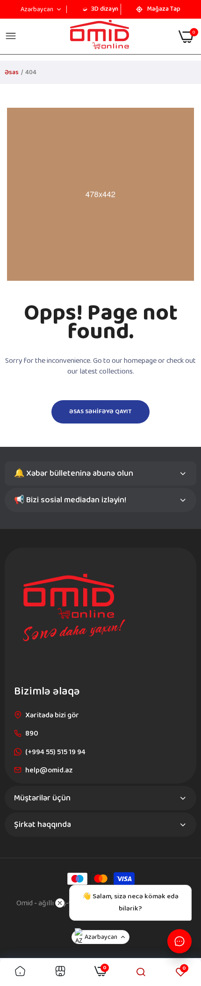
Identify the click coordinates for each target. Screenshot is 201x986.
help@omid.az (48, 770)
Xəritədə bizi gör (52, 715)
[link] (20, 972)
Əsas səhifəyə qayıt (100, 412)
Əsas (12, 72)
